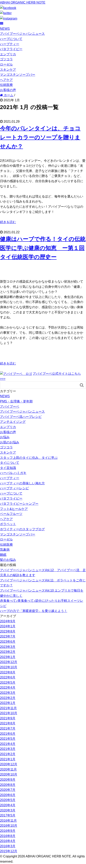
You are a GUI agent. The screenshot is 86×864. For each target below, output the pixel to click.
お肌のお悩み (9, 442)
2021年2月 (7, 754)
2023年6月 (7, 641)
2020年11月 (8, 769)
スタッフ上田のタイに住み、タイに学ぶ (29, 457)
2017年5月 (7, 815)
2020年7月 (7, 790)
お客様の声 (8, 90)
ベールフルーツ (11, 513)
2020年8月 (7, 785)
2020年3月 (7, 810)
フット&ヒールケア (14, 508)
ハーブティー (9, 44)
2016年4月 (7, 841)
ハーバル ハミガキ (13, 473)
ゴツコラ (6, 59)
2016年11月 (8, 820)
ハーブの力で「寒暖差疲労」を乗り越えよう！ (33, 611)
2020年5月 (7, 800)
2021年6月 (7, 733)
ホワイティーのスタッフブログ (22, 529)
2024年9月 (7, 621)
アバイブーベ (9, 406)
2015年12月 (8, 851)
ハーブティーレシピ (14, 488)
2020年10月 (8, 774)
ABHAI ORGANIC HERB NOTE (22, 2)
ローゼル (6, 64)
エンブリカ (8, 54)
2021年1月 (7, 759)
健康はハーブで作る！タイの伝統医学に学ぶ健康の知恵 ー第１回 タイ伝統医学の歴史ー (43, 248)
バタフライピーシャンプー (19, 503)
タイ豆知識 (8, 468)
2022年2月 (7, 698)
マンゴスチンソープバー (17, 74)
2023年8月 (7, 631)
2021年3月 (7, 749)
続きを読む (8, 222)
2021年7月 (7, 728)
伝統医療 (6, 84)
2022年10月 (8, 667)
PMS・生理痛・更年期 (16, 401)
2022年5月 (7, 682)
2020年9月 (7, 779)
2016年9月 (7, 830)
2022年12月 (8, 662)
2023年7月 (7, 636)
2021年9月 (7, 718)
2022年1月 (7, 703)
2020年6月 (7, 795)
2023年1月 (7, 657)
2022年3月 (7, 692)
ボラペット (8, 524)
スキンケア (8, 69)
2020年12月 (8, 764)
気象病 (5, 549)
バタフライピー (11, 49)
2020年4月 (7, 805)
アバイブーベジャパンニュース (22, 33)
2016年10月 (8, 825)
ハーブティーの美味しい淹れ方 (22, 483)
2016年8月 (7, 836)
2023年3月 (7, 646)
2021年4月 (7, 744)
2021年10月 (8, 713)
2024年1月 (7, 626)
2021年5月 (7, 738)
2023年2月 (7, 651)
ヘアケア (6, 79)
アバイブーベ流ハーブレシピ (21, 416)
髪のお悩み (8, 559)
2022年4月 (7, 687)
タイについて (9, 462)
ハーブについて (11, 39)
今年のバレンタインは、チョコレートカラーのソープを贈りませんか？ (40, 137)
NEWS (5, 28)
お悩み (5, 437)
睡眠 (3, 554)
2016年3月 (7, 846)
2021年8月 (7, 723)
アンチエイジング (13, 421)
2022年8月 (7, 672)
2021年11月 (8, 708)
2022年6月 (7, 677)
